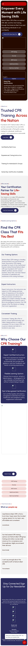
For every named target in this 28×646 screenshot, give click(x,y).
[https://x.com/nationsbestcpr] (14, 616)
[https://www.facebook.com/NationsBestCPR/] (14, 607)
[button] (2, 4)
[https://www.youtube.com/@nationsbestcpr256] (14, 620)
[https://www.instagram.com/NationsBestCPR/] (14, 612)
